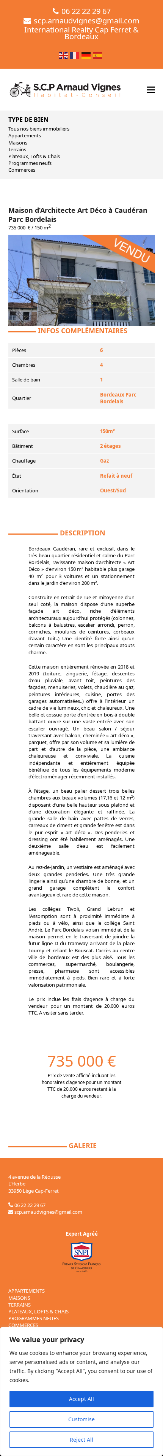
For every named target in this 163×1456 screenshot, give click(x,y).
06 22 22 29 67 (86, 11)
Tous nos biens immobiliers (38, 128)
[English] (64, 54)
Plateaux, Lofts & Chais (34, 156)
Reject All (81, 1439)
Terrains (17, 149)
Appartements (24, 135)
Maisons (17, 142)
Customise (81, 1419)
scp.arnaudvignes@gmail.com (86, 20)
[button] (151, 89)
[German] (86, 54)
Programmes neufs (30, 163)
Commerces (21, 169)
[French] (75, 54)
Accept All (81, 1398)
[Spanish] (98, 54)
